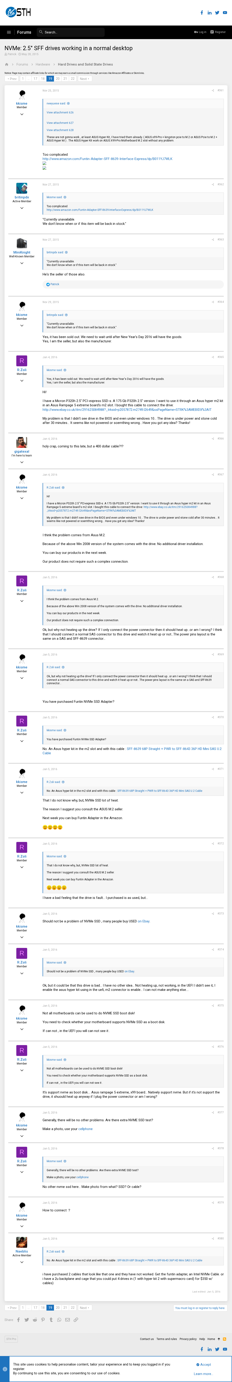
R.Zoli (22, 370)
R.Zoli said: (54, 487)
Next (83, 79)
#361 (221, 90)
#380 (221, 1238)
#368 (221, 577)
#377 (221, 1112)
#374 (221, 949)
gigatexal (21, 451)
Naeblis (22, 1251)
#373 (221, 913)
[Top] (219, 1339)
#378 (221, 1148)
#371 (221, 769)
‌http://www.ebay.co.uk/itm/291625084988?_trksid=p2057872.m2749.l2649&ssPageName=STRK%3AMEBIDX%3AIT (127, 410)
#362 (221, 184)
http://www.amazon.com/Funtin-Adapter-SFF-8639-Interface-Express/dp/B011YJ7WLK (107, 159)
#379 (221, 1202)
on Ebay (144, 921)
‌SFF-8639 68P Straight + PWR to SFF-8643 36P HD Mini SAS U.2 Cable (159, 790)
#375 (221, 1005)
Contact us (147, 1339)
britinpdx (22, 197)
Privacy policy (188, 1339)
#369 (221, 654)
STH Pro (11, 1339)
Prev (13, 79)
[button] (9, 32)
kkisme (21, 103)
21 (65, 79)
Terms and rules (167, 1339)
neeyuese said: (56, 103)
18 (43, 79)
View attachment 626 (60, 112)
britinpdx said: (55, 252)
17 (35, 79)
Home (211, 1339)
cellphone (85, 1129)
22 (73, 79)
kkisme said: (55, 197)
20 (58, 79)
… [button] (29, 79)
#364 (221, 301)
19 (50, 79)
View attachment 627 (60, 123)
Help (202, 1339)
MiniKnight (21, 252)
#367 (221, 474)
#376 (221, 1046)
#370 (221, 717)
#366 (221, 438)
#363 (221, 239)
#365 (221, 357)
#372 (221, 843)
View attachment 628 (60, 130)
